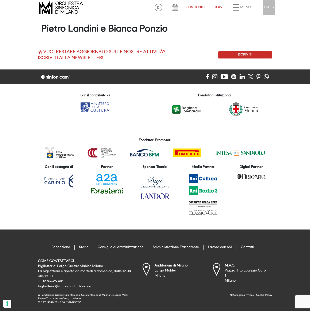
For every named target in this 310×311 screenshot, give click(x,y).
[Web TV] (158, 7)
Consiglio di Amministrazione (120, 247)
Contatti (247, 247)
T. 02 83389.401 (50, 281)
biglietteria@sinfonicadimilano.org (65, 286)
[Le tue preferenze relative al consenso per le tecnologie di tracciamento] (7, 304)
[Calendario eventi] (175, 7)
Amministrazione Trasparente (175, 247)
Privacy (249, 295)
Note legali (236, 295)
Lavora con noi (220, 247)
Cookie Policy (264, 295)
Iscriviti (245, 54)
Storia (84, 247)
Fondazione (60, 247)
